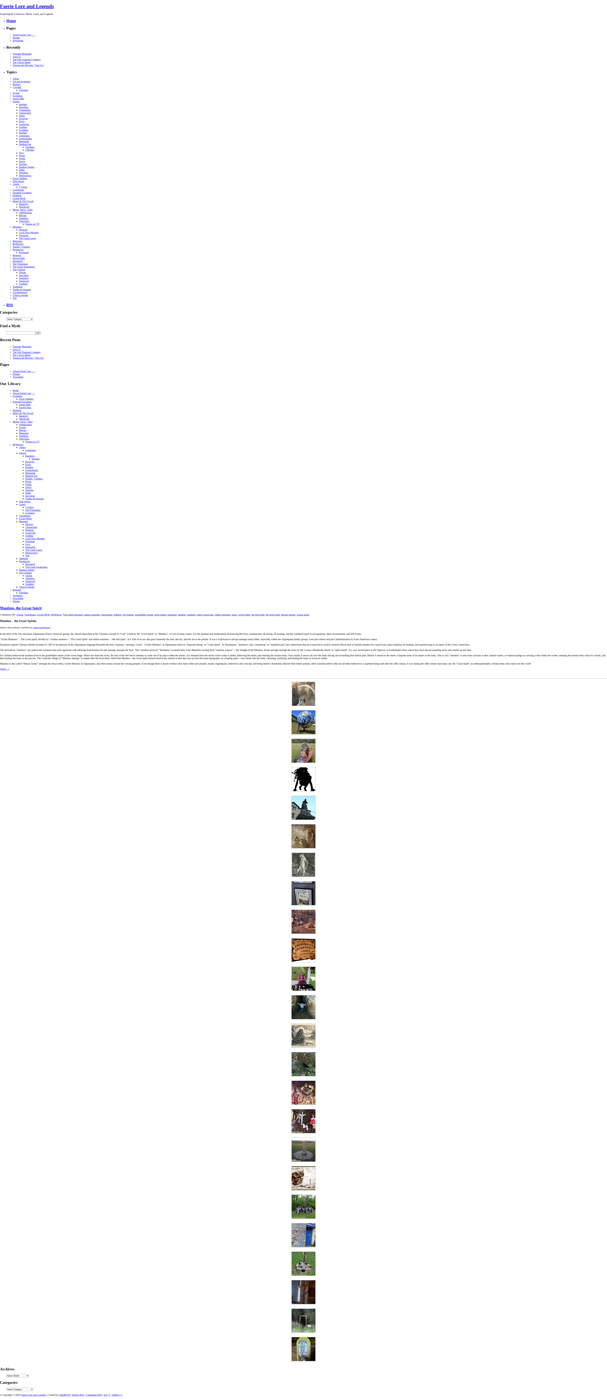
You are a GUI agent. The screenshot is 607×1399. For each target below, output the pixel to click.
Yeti (15, 298)
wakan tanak (303, 614)
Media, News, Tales (23, 209)
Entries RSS (78, 1395)
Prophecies (18, 249)
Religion (17, 255)
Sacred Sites (19, 258)
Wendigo (23, 172)
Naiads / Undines (21, 247)
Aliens (16, 78)
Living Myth (19, 198)
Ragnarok (24, 252)
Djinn (22, 115)
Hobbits (23, 133)
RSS (9, 305)
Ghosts (22, 272)
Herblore (17, 195)
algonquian (106, 614)
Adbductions (25, 212)
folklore (117, 614)
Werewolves (25, 175)
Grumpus (23, 130)
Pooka (22, 158)
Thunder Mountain (22, 54)
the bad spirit (257, 614)
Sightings (23, 218)
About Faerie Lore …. (24, 35)
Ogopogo (23, 235)
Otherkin (29, 150)
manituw (191, 614)
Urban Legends (20, 295)
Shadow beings (26, 167)
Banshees (23, 107)
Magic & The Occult (23, 201)
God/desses (18, 190)
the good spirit (273, 614)
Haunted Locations (22, 192)
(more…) (4, 669)
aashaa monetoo (92, 614)
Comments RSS (94, 1395)
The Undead (19, 269)
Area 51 (17, 56)
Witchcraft (24, 207)
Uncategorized (20, 292)
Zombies (23, 284)
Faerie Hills (18, 98)
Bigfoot (16, 84)
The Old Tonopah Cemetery (27, 59)
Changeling (25, 110)
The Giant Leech (27, 238)
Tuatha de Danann (22, 289)
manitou (182, 614)
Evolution (17, 96)
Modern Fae (25, 144)
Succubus (24, 275)
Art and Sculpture (21, 81)
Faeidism (29, 147)
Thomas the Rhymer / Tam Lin (28, 65)
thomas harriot (288, 614)
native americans (205, 614)
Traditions (18, 286)
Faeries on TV (32, 224)
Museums (17, 241)
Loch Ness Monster (29, 232)
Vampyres (24, 281)
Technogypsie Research (41, 628)
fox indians (128, 614)
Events (16, 93)
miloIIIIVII (64, 1395)
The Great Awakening (24, 266)
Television (24, 221)
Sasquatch (18, 261)
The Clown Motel (22, 62)
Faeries (16, 101)
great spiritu (160, 614)
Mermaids (24, 141)
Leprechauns (25, 138)
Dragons (23, 229)
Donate (16, 37)
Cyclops (23, 187)
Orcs (21, 152)
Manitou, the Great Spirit (21, 608)
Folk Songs (18, 181)
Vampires (23, 278)
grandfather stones (144, 614)
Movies (22, 215)
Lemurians (24, 135)
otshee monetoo (222, 614)
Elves (22, 121)
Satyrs (22, 161)
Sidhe (22, 170)
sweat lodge (244, 614)
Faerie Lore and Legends (27, 6)
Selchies (23, 164)
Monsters (17, 227)
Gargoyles (24, 124)
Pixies (22, 155)
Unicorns (23, 90)
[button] (303, 694)
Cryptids (17, 87)
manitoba (172, 614)
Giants (16, 184)
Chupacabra (25, 113)
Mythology (18, 244)
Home (11, 21)
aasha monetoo (75, 614)
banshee (23, 104)
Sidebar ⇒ (117, 1395)
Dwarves (23, 118)
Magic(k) (23, 204)
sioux (234, 614)
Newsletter (18, 40)
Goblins (23, 127)
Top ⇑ (107, 1395)
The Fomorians (20, 264)
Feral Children (20, 178)
